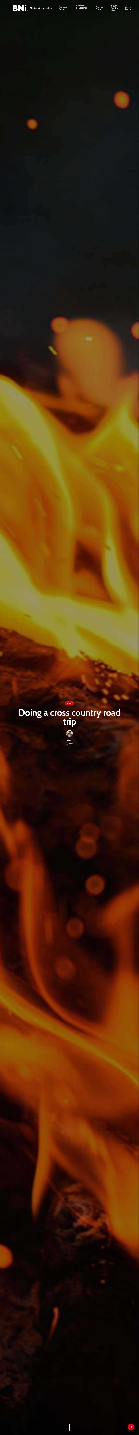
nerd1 (69, 740)
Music (69, 703)
